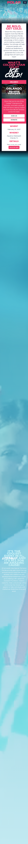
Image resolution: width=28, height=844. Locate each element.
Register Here (14, 147)
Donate (14, 120)
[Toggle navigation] (25, 2)
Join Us (14, 116)
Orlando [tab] (14, 82)
